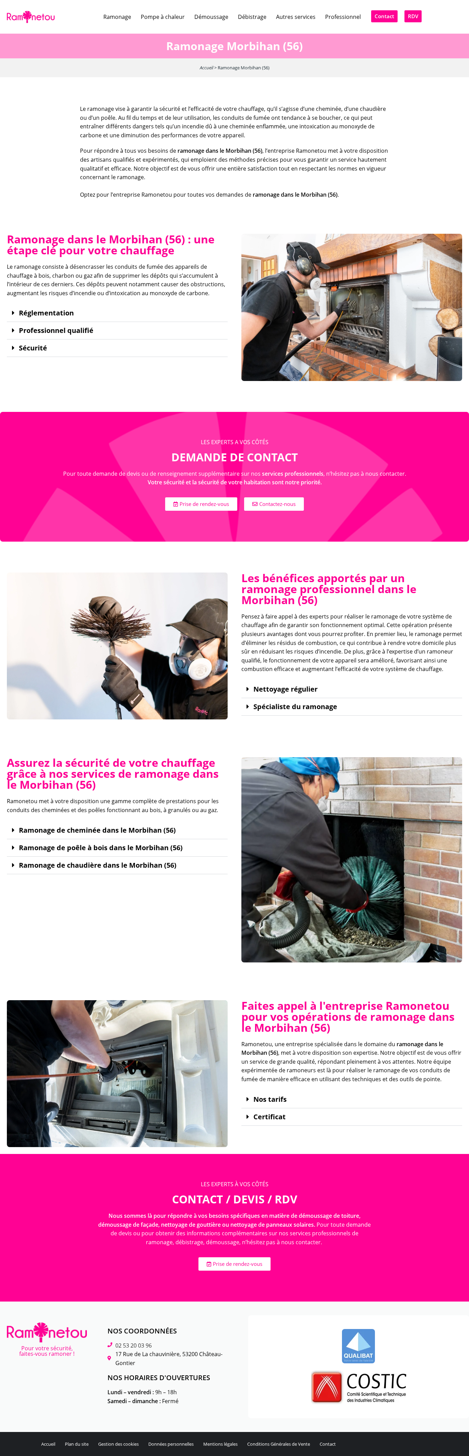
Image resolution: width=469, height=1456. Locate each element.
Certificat (269, 1116)
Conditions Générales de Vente (278, 1444)
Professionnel (343, 17)
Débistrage (252, 17)
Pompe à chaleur (163, 17)
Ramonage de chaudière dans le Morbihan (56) (97, 865)
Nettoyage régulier (285, 689)
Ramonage (117, 17)
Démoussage (211, 17)
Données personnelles (171, 1444)
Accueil (206, 68)
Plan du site (77, 1444)
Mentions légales (220, 1444)
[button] (117, 313)
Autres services (296, 17)
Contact (328, 1444)
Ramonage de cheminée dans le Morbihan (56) (97, 830)
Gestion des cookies (118, 1444)
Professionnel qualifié (56, 330)
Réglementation (46, 313)
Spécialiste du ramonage (295, 706)
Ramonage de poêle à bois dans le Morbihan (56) (101, 847)
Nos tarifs (270, 1099)
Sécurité (33, 348)
